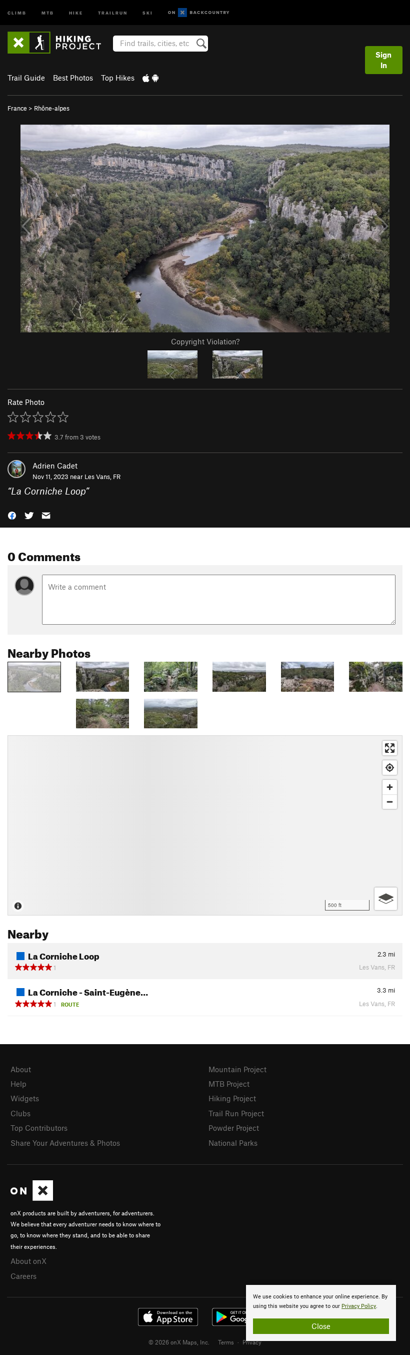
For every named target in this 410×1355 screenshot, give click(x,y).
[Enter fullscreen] (389, 748)
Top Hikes (117, 77)
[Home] (59, 43)
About (20, 1069)
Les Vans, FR (102, 477)
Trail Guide (26, 77)
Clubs (20, 1113)
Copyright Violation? (205, 341)
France (17, 108)
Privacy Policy (359, 1306)
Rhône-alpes (52, 108)
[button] (12, 515)
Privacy (252, 1341)
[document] (321, 1313)
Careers (23, 1275)
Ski (147, 12)
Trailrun (113, 12)
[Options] (385, 898)
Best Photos (73, 77)
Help (18, 1083)
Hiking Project (232, 1098)
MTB (48, 12)
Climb (17, 12)
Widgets (24, 1098)
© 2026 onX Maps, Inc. (179, 1341)
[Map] (205, 825)
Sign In (384, 60)
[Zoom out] (389, 801)
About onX (28, 1260)
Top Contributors (39, 1127)
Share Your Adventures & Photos (65, 1142)
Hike (76, 12)
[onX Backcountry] (198, 13)
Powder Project (233, 1127)
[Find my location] (389, 767)
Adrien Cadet (55, 465)
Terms (226, 1341)
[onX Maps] (31, 1197)
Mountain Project (237, 1069)
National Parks (233, 1142)
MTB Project (229, 1083)
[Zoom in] (389, 787)
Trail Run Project (236, 1113)
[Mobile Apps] (150, 77)
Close (321, 1325)
